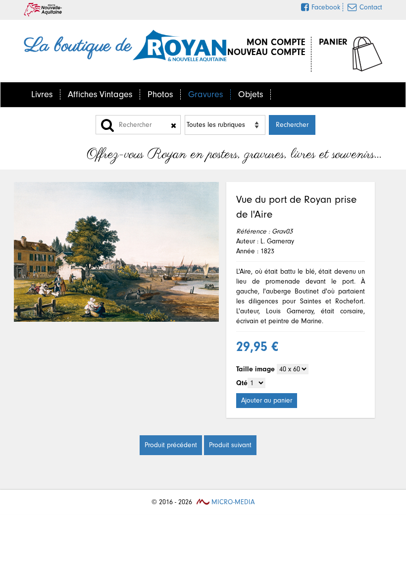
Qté (242, 383)
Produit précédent (171, 445)
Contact (370, 7)
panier (333, 42)
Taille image (255, 369)
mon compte (276, 42)
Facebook (325, 7)
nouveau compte (266, 52)
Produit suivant (230, 445)
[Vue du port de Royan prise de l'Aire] (116, 252)
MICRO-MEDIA (231, 502)
